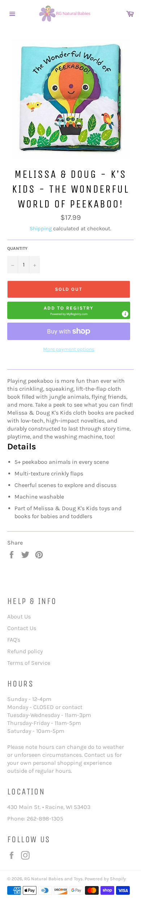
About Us (19, 616)
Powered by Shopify (105, 878)
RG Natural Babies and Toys (53, 878)
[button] (68, 310)
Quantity (17, 248)
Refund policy (25, 651)
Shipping (41, 228)
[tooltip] (125, 314)
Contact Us (21, 628)
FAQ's (13, 639)
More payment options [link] (68, 349)
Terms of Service (28, 662)
